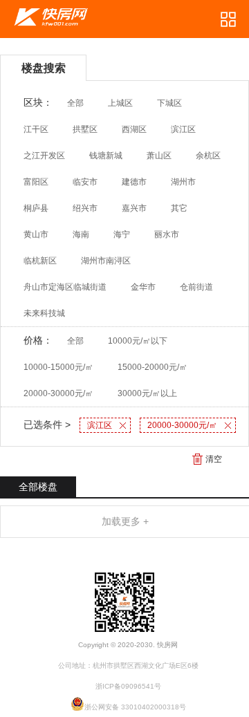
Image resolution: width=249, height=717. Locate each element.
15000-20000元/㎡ (152, 367)
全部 (75, 103)
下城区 (169, 103)
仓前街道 (196, 287)
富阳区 (36, 182)
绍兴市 (85, 208)
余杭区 (208, 155)
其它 (179, 208)
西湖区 (134, 129)
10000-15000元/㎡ (58, 367)
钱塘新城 (105, 155)
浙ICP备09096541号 (128, 686)
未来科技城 (44, 313)
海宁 (121, 234)
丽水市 (166, 234)
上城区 (120, 103)
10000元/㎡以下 (137, 341)
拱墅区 (85, 129)
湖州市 (183, 182)
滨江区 (183, 129)
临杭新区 (40, 261)
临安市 (85, 182)
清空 (213, 459)
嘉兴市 (134, 208)
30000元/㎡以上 (147, 393)
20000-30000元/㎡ (58, 393)
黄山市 (36, 234)
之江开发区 (44, 155)
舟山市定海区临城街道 (65, 287)
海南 (81, 234)
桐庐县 (36, 208)
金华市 (143, 287)
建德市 (134, 182)
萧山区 (159, 155)
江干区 (36, 129)
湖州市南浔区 (106, 261)
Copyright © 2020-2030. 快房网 (128, 645)
